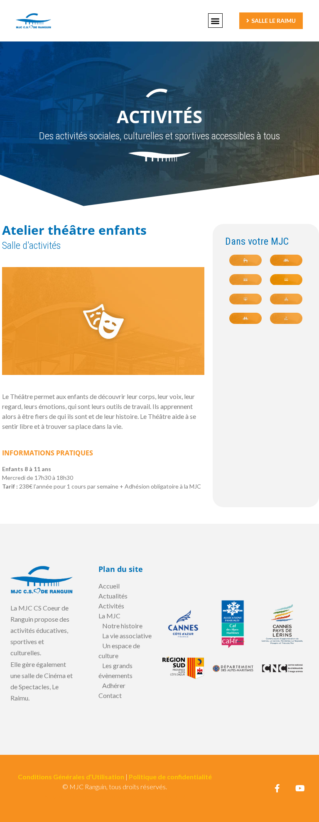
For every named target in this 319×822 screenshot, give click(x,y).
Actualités (113, 596)
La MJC (109, 616)
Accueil (109, 586)
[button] (215, 20)
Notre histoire (122, 626)
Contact (110, 695)
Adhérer (113, 685)
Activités (111, 606)
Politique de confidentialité (170, 777)
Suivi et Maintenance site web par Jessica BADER (114, 796)
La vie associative (127, 636)
